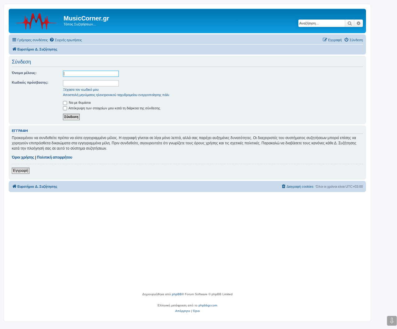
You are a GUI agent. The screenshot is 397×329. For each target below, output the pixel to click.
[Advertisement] (187, 245)
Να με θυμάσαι (79, 102)
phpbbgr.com (207, 305)
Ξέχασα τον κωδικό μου (81, 89)
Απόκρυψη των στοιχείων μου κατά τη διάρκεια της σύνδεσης (114, 108)
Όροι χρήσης (23, 157)
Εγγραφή (20, 171)
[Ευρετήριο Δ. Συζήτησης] (37, 20)
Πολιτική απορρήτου (54, 157)
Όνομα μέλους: (24, 73)
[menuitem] (65, 40)
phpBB (177, 294)
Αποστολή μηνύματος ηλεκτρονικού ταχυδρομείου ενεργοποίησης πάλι (116, 95)
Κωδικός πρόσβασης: (30, 82)
